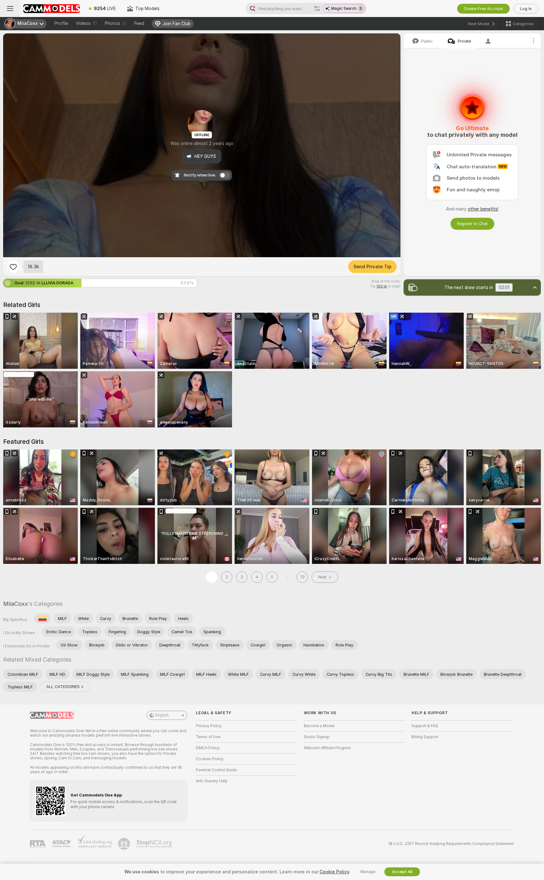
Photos (115, 23)
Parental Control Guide (216, 770)
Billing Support (424, 737)
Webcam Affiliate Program (327, 748)
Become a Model (319, 726)
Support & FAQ (424, 726)
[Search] (317, 8)
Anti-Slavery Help (212, 781)
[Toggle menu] (10, 8)
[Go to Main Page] (51, 8)
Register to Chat (472, 223)
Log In (526, 8)
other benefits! (483, 208)
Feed (139, 23)
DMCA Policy (208, 748)
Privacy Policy (209, 726)
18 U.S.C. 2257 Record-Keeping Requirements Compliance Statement (451, 844)
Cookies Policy (210, 759)
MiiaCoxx (15, 603)
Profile (61, 23)
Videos (86, 23)
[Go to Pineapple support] (124, 844)
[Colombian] (42, 618)
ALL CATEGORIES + (65, 686)
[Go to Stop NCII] (154, 844)
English (162, 715)
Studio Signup (317, 737)
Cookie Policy (334, 871)
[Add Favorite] (13, 266)
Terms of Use (208, 737)
